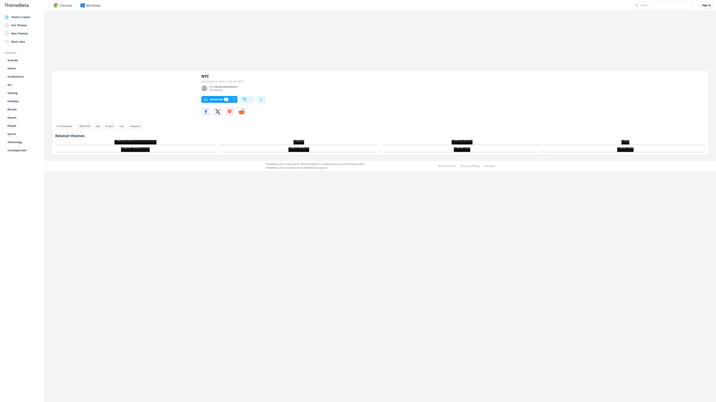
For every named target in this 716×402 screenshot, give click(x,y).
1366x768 (84, 126)
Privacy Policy (470, 166)
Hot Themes (19, 25)
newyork (135, 126)
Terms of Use (447, 166)
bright (110, 126)
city (122, 126)
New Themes (19, 33)
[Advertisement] (164, 42)
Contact (489, 166)
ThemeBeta (16, 5)
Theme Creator (20, 17)
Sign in (706, 5)
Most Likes (18, 41)
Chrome (66, 5)
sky (98, 126)
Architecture (64, 126)
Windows (93, 5)
